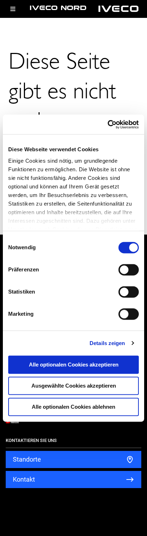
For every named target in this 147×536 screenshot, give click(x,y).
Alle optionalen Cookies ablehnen (73, 407)
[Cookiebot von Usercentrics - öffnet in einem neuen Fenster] (107, 124)
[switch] (128, 269)
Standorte (27, 459)
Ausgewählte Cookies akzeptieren (73, 386)
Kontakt (24, 479)
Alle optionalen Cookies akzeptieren (73, 365)
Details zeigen (107, 343)
